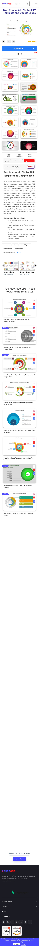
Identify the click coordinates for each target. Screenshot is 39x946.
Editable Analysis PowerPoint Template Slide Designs (18, 486)
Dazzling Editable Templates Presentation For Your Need (18, 459)
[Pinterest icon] (13, 41)
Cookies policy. (18, 942)
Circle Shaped (8, 248)
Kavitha (30, 156)
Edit (28, 53)
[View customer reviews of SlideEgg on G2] (17, 928)
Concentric (7, 245)
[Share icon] (9, 41)
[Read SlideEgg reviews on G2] (6, 928)
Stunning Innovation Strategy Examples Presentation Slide (16, 320)
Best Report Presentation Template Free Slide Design (18, 514)
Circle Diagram (25, 245)
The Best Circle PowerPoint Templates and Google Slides (17, 348)
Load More (19, 859)
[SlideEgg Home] (19, 871)
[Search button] (27, 3)
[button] (34, 300)
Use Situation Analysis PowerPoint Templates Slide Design (18, 403)
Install (29, 161)
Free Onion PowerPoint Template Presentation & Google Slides (19, 376)
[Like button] (3, 41)
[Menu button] (36, 4)
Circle (15, 245)
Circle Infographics (9, 252)
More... (19, 252)
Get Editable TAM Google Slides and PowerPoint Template (19, 431)
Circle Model (19, 248)
